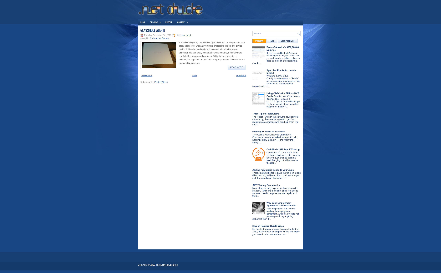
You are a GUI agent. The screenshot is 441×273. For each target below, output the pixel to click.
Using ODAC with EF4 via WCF (282, 93)
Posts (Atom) (161, 82)
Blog (142, 22)
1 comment (185, 35)
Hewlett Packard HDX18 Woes (268, 226)
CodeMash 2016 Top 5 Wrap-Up (283, 149)
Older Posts (241, 75)
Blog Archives (288, 41)
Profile (168, 22)
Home (194, 75)
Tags (271, 41)
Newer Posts (146, 75)
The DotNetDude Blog (167, 265)
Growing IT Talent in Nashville (268, 131)
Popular (259, 41)
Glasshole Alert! (152, 30)
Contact (182, 22)
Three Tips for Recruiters (265, 113)
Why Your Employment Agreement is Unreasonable (281, 204)
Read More (236, 67)
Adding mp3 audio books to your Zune (273, 170)
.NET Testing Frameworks (266, 185)
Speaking (155, 22)
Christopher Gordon (159, 38)
